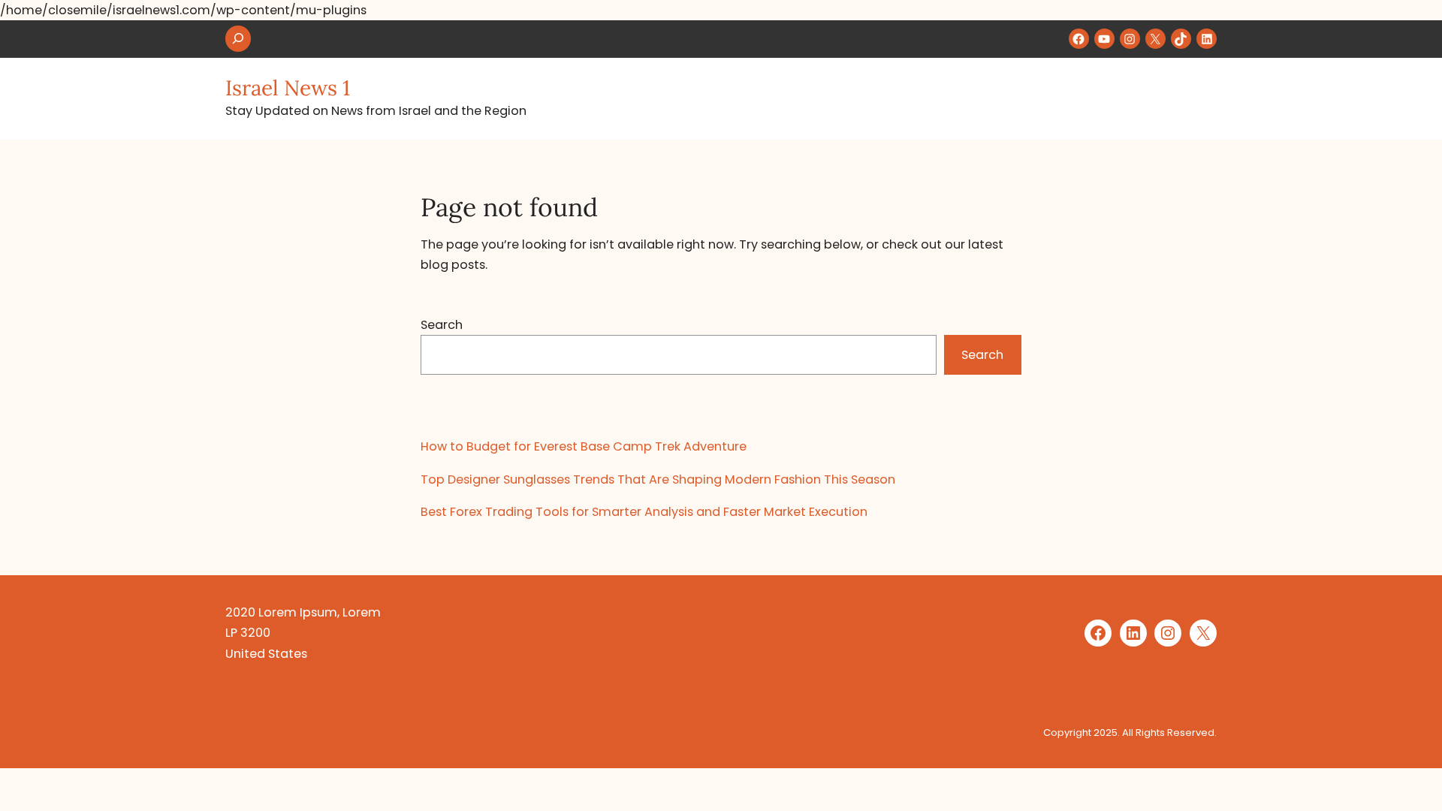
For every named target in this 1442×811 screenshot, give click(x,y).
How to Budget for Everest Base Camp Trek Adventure (584, 446)
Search (442, 324)
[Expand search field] (238, 39)
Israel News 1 (287, 87)
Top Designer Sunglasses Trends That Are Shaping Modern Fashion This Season (658, 479)
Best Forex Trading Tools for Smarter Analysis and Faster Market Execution (644, 511)
